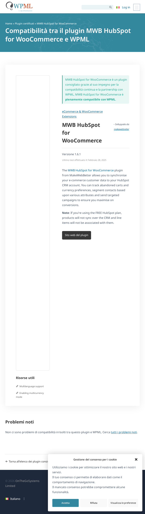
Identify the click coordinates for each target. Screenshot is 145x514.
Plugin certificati (24, 23)
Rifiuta (93, 502)
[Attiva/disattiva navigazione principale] (136, 7)
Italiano (15, 499)
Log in (126, 7)
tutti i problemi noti (124, 432)
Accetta (65, 502)
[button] (136, 459)
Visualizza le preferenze (123, 502)
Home (8, 23)
